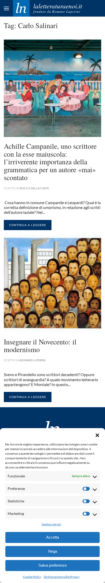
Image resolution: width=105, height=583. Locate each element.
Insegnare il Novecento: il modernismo (40, 345)
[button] (97, 434)
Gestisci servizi (51, 524)
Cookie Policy (32, 577)
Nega (52, 551)
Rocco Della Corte (34, 188)
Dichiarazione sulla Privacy (62, 577)
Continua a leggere (27, 225)
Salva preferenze (52, 565)
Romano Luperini (32, 360)
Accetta (52, 537)
